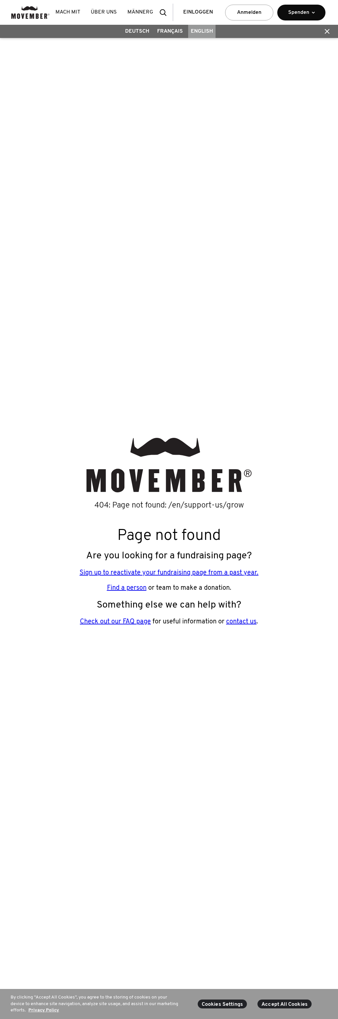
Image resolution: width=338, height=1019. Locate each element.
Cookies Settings (222, 1004)
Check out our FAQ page (115, 621)
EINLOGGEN (198, 12)
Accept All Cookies (284, 1004)
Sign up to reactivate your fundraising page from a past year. (169, 573)
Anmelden (249, 12)
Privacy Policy (43, 1010)
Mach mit (67, 12)
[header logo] (30, 12)
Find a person (127, 588)
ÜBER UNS (104, 12)
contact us (241, 621)
